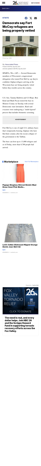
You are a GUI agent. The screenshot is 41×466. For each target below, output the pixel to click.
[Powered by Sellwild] (35, 285)
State (6, 18)
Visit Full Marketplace (31, 161)
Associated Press (11, 64)
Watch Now (35, 3)
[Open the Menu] (3, 3)
